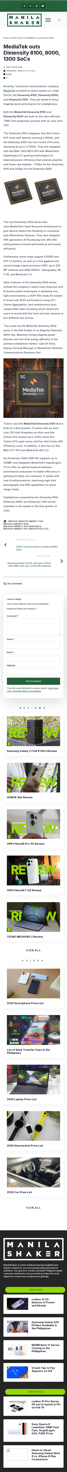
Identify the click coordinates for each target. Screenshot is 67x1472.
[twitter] (30, 6)
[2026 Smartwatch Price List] (33, 1126)
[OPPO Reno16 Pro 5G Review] (33, 824)
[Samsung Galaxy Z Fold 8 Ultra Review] (33, 731)
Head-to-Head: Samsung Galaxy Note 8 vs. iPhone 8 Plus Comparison (46, 1455)
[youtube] (42, 6)
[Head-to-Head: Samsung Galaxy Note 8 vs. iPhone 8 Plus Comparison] (17, 1456)
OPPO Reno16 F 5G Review (24, 890)
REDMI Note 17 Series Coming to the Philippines (46, 1348)
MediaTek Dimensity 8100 (15, 529)
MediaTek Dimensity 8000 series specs (22, 526)
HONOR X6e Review (20, 797)
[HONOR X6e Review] (33, 777)
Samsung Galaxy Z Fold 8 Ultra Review (32, 751)
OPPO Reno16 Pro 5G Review (25, 843)
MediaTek (9, 90)
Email (10, 652)
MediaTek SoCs (36, 529)
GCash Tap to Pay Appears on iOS (43, 1369)
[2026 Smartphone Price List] (33, 983)
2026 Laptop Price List (22, 1099)
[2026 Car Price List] (33, 1172)
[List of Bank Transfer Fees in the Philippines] (33, 1030)
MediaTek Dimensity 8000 (16, 524)
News (9, 74)
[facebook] (24, 6)
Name (11, 639)
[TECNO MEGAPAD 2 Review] (33, 917)
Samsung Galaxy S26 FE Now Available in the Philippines (45, 1325)
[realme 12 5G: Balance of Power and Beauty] (17, 1304)
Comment (13, 616)
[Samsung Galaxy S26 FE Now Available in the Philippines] (17, 1327)
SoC (47, 529)
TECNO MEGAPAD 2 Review (25, 936)
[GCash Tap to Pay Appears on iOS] (17, 1372)
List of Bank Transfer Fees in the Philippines (28, 1051)
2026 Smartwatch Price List (25, 1145)
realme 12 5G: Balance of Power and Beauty (43, 1302)
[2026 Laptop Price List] (33, 1079)
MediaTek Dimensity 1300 (31, 521)
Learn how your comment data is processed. (32, 689)
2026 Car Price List (19, 1192)
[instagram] (36, 6)
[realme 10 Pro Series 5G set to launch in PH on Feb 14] (17, 1406)
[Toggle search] (59, 20)
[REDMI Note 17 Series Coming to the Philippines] (17, 1350)
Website (11, 666)
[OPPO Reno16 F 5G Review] (33, 870)
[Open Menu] (48, 20)
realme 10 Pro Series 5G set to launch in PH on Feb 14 (46, 1404)
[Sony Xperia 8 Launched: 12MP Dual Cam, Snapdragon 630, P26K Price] (17, 1430)
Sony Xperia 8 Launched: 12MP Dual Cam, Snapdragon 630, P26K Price (45, 1429)
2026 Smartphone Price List (25, 1003)
